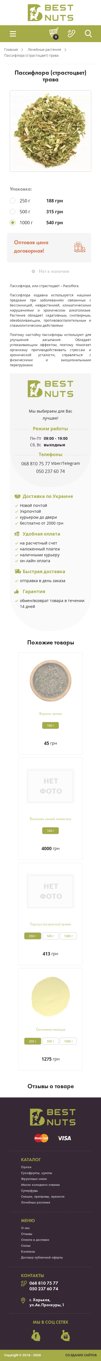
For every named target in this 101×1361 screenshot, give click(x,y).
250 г (32, 936)
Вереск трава (50, 714)
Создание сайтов (81, 1355)
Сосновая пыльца (50, 1029)
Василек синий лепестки (50, 819)
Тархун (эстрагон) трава (50, 924)
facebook (36, 1335)
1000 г (68, 936)
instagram (65, 1335)
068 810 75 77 (35, 464)
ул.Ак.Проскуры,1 (47, 1305)
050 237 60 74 (50, 471)
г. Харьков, (40, 1300)
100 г (50, 725)
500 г (50, 936)
